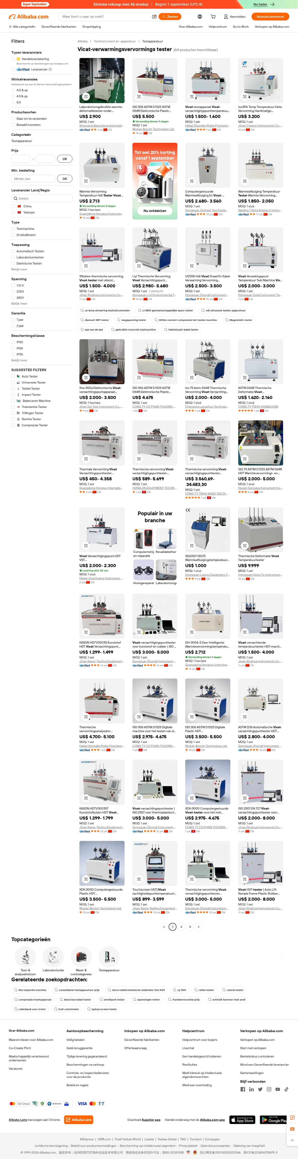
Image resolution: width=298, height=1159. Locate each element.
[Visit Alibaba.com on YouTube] (277, 1089)
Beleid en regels (77, 1085)
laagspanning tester (134, 320)
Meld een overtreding (197, 1085)
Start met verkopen (253, 1048)
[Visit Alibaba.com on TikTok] (286, 1089)
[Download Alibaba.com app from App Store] (242, 1119)
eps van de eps (94, 329)
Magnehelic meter (240, 320)
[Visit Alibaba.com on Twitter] (260, 1089)
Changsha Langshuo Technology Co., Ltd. (207, 406)
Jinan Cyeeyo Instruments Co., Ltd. (260, 125)
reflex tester (206, 990)
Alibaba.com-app (212, 1120)
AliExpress (87, 1139)
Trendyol (195, 1139)
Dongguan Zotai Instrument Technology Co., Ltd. (260, 295)
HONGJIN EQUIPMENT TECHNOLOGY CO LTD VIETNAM (155, 488)
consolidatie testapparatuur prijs (79, 990)
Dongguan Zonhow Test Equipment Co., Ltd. (207, 210)
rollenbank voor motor (32, 1009)
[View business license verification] (188, 1152)
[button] (154, 16)
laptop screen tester (104, 1009)
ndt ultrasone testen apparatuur (226, 310)
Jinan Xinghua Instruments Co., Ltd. (102, 295)
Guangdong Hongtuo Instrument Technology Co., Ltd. (102, 213)
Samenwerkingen (252, 1073)
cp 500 (181, 990)
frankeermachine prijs (186, 999)
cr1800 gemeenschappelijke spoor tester (167, 310)
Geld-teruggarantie (79, 1048)
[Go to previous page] (164, 927)
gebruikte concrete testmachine (136, 329)
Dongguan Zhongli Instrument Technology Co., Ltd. (207, 295)
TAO (183, 1139)
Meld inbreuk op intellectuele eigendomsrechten (202, 1075)
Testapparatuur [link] (152, 41)
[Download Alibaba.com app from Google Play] (274, 1119)
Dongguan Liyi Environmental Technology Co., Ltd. (155, 295)
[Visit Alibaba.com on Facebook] (242, 1089)
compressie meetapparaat (35, 999)
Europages (212, 1139)
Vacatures (15, 1068)
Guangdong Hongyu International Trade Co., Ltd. (102, 488)
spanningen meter (148, 999)
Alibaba (82, 41)
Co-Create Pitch (20, 1048)
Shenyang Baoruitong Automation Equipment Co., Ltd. (102, 125)
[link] (292, 1117)
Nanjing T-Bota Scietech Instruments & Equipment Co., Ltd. (260, 210)
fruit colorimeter (68, 1009)
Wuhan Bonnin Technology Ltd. (153, 129)
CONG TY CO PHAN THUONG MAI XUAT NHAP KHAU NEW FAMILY (155, 406)
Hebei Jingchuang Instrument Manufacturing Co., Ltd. (102, 578)
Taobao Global (167, 1139)
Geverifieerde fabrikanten (141, 1039)
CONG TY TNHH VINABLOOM (258, 406)
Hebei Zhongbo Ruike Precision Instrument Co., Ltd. (207, 125)
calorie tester (235, 990)
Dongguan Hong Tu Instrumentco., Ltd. (260, 574)
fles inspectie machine (32, 990)
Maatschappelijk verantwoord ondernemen (29, 1058)
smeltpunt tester (114, 999)
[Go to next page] (199, 927)
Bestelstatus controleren (257, 1056)
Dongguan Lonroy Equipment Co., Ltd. (207, 574)
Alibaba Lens (18, 1120)
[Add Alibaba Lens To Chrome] (78, 1119)
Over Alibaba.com (21, 1030)
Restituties (189, 1064)
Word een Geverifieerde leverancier (264, 1064)
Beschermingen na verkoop (85, 1064)
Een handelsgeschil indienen (201, 1056)
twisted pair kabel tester (183, 329)
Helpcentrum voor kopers (199, 1039)
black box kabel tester (77, 999)
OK (65, 159)
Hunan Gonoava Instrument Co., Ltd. (260, 488)
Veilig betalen (76, 1039)
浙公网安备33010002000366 (220, 1152)
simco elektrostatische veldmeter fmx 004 (138, 990)
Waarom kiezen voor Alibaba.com (31, 1039)
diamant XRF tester (97, 320)
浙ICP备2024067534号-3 (260, 1152)
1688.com (104, 1139)
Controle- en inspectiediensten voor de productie (88, 1075)
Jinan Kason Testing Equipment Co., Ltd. (102, 661)
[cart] (214, 17)
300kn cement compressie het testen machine (188, 320)
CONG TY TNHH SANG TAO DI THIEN (207, 493)
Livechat (188, 1048)
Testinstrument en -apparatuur (115, 41)
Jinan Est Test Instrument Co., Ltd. (102, 406)
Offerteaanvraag (135, 1048)
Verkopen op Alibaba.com (257, 1039)
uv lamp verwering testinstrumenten (107, 310)
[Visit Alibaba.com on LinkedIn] (251, 1089)
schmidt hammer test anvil (228, 999)
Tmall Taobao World (128, 1139)
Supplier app (151, 1120)
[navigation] (41, 484)
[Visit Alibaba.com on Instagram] (269, 1089)
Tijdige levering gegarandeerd (87, 1056)
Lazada (149, 1139)
